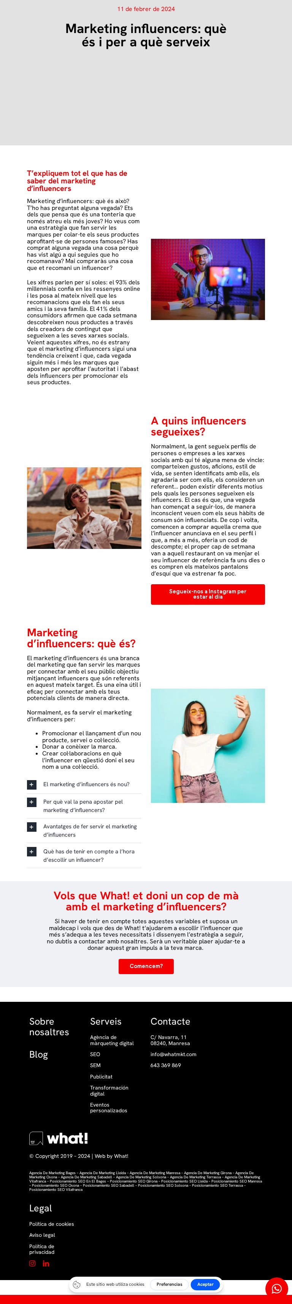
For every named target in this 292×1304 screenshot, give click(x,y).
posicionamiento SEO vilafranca (56, 1189)
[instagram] (32, 1263)
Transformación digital (109, 1091)
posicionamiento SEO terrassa (217, 1185)
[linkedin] (46, 1263)
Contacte (170, 1021)
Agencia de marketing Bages (52, 1172)
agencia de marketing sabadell (86, 1177)
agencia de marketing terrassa (195, 1177)
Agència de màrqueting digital (112, 1040)
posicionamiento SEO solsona (163, 1185)
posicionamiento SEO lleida (184, 1181)
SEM (95, 1065)
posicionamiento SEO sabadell (108, 1185)
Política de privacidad (41, 1249)
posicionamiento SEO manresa (236, 1181)
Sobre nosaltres (49, 1026)
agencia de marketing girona (208, 1172)
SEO (95, 1054)
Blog (38, 1054)
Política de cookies (51, 1223)
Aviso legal (42, 1234)
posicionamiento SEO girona (133, 1181)
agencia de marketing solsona (141, 1177)
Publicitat (101, 1077)
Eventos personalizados (108, 1108)
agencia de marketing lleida (102, 1172)
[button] (84, 784)
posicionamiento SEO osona (55, 1185)
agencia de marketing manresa (155, 1172)
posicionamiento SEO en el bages (78, 1181)
